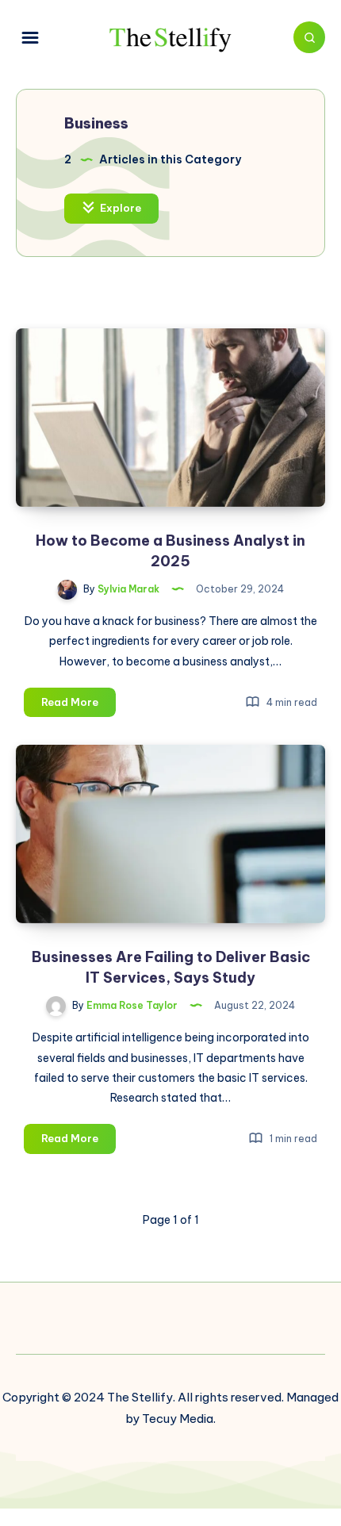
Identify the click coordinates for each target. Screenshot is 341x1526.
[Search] (309, 37)
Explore (119, 207)
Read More (78, 706)
